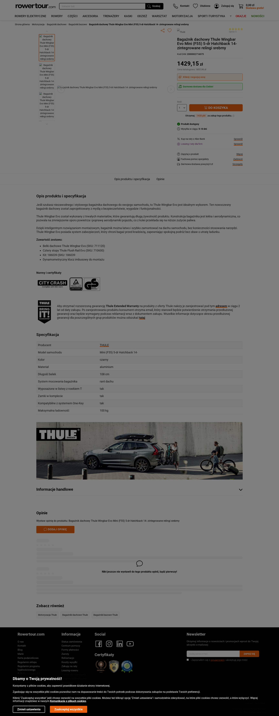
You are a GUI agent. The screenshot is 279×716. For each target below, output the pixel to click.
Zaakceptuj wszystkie (68, 709)
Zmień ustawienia (29, 709)
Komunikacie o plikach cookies (68, 701)
